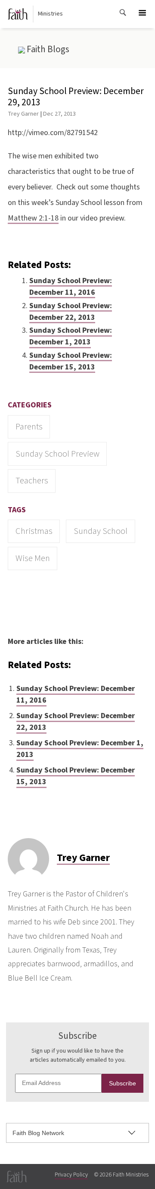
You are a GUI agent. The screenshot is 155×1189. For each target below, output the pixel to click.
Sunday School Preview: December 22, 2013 (70, 311)
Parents (29, 426)
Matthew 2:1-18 (33, 218)
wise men (33, 558)
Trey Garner (23, 113)
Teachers (32, 480)
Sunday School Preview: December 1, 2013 (70, 336)
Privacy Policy (71, 1174)
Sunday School (100, 531)
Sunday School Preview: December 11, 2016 (70, 286)
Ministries (50, 13)
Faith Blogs (47, 49)
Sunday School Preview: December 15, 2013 (70, 361)
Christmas (34, 531)
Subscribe (122, 1083)
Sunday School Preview (57, 454)
